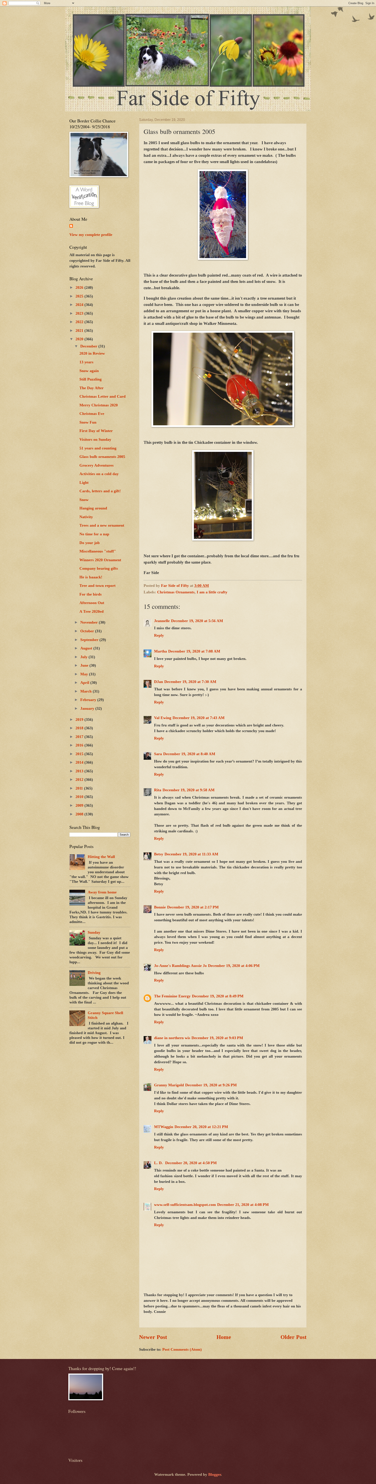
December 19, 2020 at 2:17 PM (193, 907)
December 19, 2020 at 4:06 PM (234, 965)
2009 (80, 805)
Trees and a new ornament (101, 525)
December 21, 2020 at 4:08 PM (243, 1204)
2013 (80, 771)
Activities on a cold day (99, 474)
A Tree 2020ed (91, 611)
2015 (80, 754)
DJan (158, 681)
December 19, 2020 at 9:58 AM (189, 790)
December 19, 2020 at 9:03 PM (217, 1038)
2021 (80, 330)
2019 (80, 719)
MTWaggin (163, 1127)
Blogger (214, 1474)
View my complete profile (90, 234)
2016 (80, 745)
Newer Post (153, 1337)
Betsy (158, 854)
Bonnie (160, 907)
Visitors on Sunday (95, 439)
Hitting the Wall (101, 857)
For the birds (90, 594)
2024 (80, 304)
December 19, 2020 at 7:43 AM (199, 718)
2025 (80, 296)
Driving (94, 972)
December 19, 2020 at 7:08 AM (194, 651)
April (85, 682)
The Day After (91, 388)
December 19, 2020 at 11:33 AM (191, 854)
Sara (158, 754)
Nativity (86, 517)
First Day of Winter (96, 431)
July (84, 657)
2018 (80, 728)
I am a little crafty (212, 592)
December (89, 346)
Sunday (94, 932)
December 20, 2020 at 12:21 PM (201, 1127)
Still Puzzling (90, 379)
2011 (80, 788)
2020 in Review (92, 353)
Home (224, 1337)
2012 (80, 779)
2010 (80, 797)
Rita (157, 790)
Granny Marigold (169, 1085)
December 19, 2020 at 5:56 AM (197, 621)
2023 (80, 313)
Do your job (89, 543)
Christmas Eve (91, 413)
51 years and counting (97, 448)
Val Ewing (162, 718)
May (84, 674)
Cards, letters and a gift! (100, 491)
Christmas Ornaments (176, 592)
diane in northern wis (172, 1038)
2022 (80, 322)
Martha (160, 651)
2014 (80, 762)
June (84, 665)
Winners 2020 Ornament (100, 560)
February (88, 700)
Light (84, 482)
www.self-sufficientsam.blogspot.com (185, 1204)
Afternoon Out (91, 603)
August (86, 648)
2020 (80, 339)
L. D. (159, 1163)
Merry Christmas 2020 (98, 405)
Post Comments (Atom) (182, 1349)
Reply (159, 635)
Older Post (293, 1337)
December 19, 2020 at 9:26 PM (211, 1085)
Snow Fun (87, 422)
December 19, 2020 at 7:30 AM (190, 681)
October (87, 631)
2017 (80, 736)
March (86, 691)
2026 (80, 287)
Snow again (89, 371)
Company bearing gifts (98, 568)
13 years (86, 362)
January (87, 708)
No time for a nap (94, 534)
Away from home (102, 892)
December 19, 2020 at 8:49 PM (217, 996)
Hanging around (93, 508)
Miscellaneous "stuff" (97, 551)
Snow (84, 499)
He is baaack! (90, 577)
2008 (80, 814)
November (89, 622)
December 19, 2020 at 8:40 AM (189, 754)
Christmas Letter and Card (102, 396)
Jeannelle (162, 621)
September (89, 640)
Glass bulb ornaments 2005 (102, 456)
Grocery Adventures (96, 465)
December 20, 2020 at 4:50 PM (191, 1163)
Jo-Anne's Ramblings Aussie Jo (180, 965)
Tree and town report (97, 585)
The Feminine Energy (172, 996)
